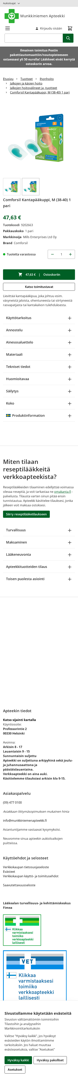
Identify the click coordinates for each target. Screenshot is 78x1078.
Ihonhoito (47, 79)
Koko (10, 403)
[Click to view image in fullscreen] (39, 138)
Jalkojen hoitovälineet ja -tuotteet (33, 88)
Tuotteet (26, 79)
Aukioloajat (9, 3)
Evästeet (9, 872)
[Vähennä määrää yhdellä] (52, 254)
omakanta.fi (62, 492)
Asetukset (15, 1069)
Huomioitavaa (17, 379)
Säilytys (12, 391)
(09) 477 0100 (12, 802)
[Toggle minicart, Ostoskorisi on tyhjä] (70, 28)
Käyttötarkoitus (18, 318)
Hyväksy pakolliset (50, 1060)
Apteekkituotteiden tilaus (26, 566)
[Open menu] (8, 28)
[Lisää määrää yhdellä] (70, 254)
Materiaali (14, 354)
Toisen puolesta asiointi (25, 579)
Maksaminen (16, 542)
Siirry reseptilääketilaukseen (26, 514)
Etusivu (8, 79)
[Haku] (68, 38)
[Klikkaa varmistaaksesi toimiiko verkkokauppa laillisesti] (39, 930)
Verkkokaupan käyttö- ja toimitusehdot (30, 876)
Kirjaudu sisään (51, 28)
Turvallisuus (16, 530)
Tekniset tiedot (18, 366)
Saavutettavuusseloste (19, 885)
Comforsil (21, 243)
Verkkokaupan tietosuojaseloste (26, 867)
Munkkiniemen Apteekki (42, 15)
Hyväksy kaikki (18, 1060)
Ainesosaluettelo (19, 342)
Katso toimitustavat (39, 287)
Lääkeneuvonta (18, 554)
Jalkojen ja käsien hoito (26, 83)
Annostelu (14, 330)
